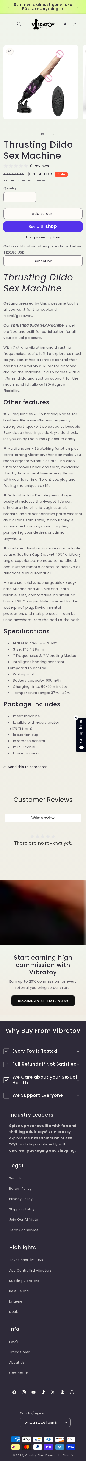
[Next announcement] (77, 7)
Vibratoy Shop (35, 1455)
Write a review (43, 818)
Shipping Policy (22, 1209)
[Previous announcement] (8, 7)
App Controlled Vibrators (30, 1270)
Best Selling (19, 1291)
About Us (17, 1362)
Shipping (9, 180)
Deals (14, 1311)
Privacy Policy (21, 1199)
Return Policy (20, 1188)
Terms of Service (24, 1230)
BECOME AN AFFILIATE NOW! (43, 1000)
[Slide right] (53, 134)
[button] (9, 24)
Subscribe (43, 260)
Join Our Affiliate (23, 1219)
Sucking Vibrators (24, 1280)
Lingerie (15, 1301)
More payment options (43, 237)
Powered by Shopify (59, 1455)
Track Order (19, 1352)
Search (15, 1178)
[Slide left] (33, 134)
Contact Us (19, 1373)
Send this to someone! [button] (27, 767)
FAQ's (14, 1341)
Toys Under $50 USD (26, 1260)
